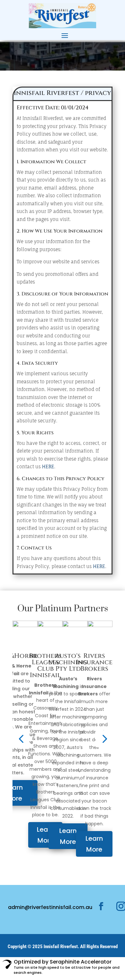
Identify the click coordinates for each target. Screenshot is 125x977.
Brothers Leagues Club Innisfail (45, 665)
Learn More (45, 835)
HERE (48, 466)
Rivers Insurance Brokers (94, 662)
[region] (62, 56)
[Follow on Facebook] (101, 906)
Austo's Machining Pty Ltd (68, 662)
